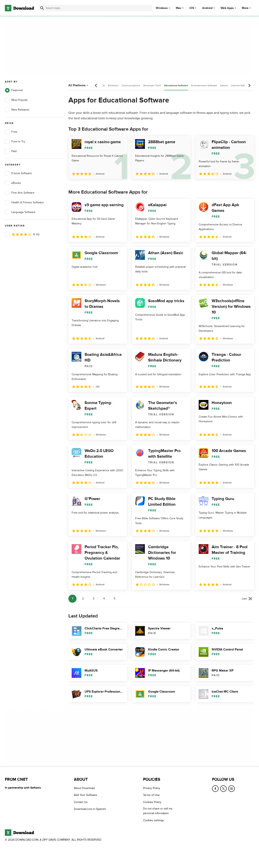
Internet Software (240, 85)
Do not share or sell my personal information (157, 811)
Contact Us (81, 802)
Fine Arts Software (22, 192)
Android (207, 8)
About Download (84, 788)
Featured (17, 90)
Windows (162, 8)
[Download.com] (19, 8)
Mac (178, 8)
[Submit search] (42, 8)
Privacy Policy (151, 788)
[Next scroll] (249, 85)
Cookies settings (153, 820)
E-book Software (21, 173)
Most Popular (19, 100)
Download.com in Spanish (90, 809)
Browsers (113, 85)
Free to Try (18, 141)
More (245, 8)
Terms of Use (151, 795)
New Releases (20, 109)
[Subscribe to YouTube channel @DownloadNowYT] (231, 788)
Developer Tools (152, 85)
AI (104, 85)
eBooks (16, 183)
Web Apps (227, 8)
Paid (14, 151)
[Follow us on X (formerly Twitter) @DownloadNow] (223, 788)
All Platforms (77, 85)
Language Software (23, 212)
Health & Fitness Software (27, 202)
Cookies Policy (152, 802)
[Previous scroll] (96, 85)
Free (14, 131)
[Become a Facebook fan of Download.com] (215, 788)
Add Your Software (85, 795)
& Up (36, 234)
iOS (191, 8)
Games (224, 85)
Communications (131, 85)
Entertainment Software (204, 85)
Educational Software (176, 85)
